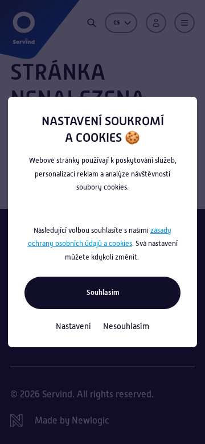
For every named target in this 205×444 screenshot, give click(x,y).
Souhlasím (103, 292)
